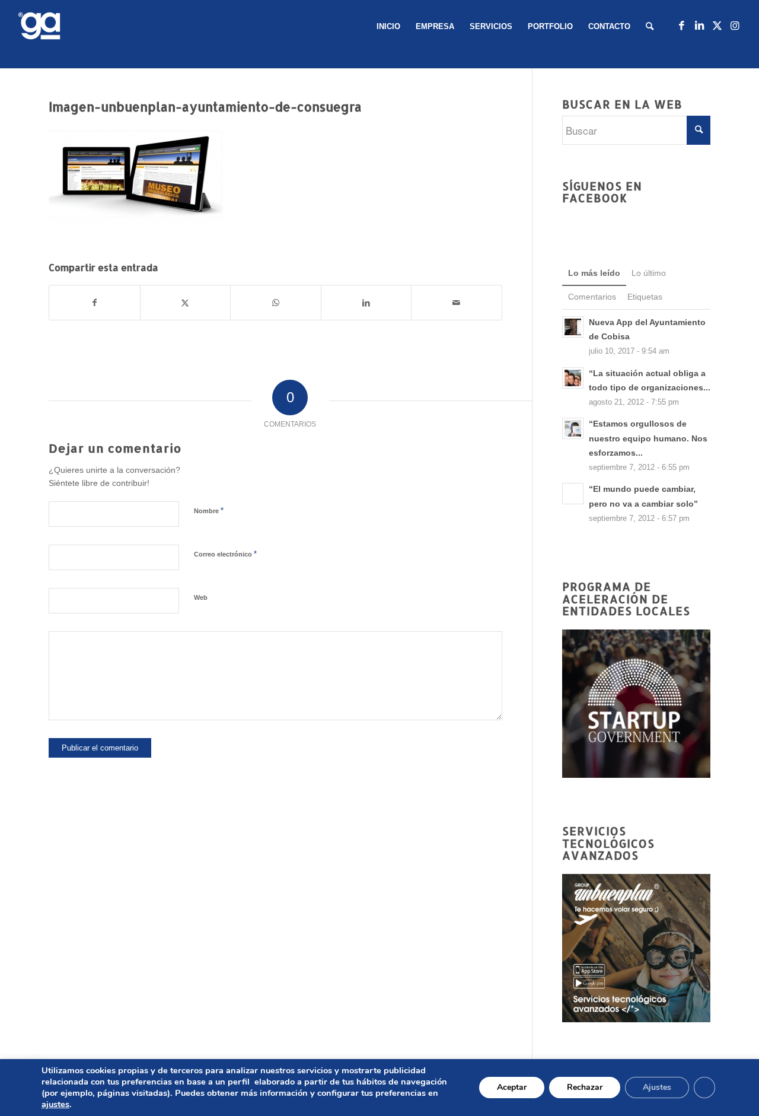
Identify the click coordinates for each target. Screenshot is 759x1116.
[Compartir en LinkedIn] (366, 302)
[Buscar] (649, 27)
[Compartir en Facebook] (94, 302)
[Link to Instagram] (735, 26)
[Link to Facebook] (681, 26)
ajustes (55, 1104)
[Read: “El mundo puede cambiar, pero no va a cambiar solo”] (572, 493)
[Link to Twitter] (717, 26)
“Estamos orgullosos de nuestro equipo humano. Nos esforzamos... (648, 438)
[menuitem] (388, 27)
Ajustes (657, 1087)
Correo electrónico (225, 553)
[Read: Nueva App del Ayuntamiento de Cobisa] (572, 327)
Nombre (209, 510)
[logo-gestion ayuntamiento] (41, 27)
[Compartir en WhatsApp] (276, 302)
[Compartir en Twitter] (186, 302)
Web (201, 597)
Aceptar (512, 1087)
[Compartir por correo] (457, 302)
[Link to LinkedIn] (699, 26)
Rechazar (584, 1087)
